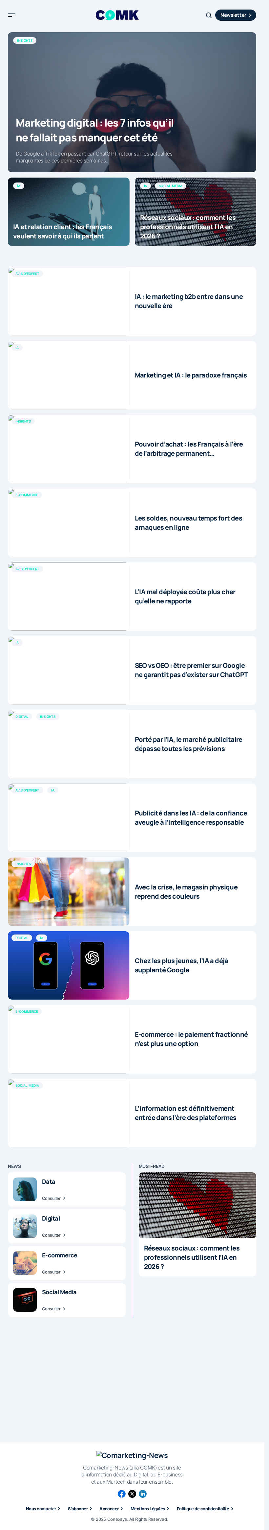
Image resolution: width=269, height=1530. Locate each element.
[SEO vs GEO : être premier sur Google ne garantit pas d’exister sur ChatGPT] (69, 670)
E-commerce (26, 495)
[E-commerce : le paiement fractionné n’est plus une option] (69, 1039)
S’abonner (78, 1508)
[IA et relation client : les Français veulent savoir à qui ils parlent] (69, 212)
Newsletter (233, 15)
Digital (21, 716)
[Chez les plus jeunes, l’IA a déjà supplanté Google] (69, 965)
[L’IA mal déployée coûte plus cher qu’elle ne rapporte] (69, 596)
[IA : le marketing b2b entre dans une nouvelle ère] (69, 301)
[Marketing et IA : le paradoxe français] (69, 375)
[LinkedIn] (142, 1494)
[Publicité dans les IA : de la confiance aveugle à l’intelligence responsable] (69, 818)
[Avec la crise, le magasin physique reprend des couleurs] (69, 891)
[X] (132, 1494)
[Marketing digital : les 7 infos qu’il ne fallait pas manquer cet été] (132, 102)
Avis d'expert (27, 274)
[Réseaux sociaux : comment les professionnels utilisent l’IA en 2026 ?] (196, 212)
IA (18, 186)
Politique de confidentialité (203, 1508)
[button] (12, 15)
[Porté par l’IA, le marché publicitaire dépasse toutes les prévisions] (69, 744)
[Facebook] (121, 1494)
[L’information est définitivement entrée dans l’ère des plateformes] (69, 1113)
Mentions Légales (148, 1508)
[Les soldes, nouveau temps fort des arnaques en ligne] (69, 522)
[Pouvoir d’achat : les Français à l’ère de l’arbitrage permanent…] (69, 449)
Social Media (170, 186)
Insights (24, 40)
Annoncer (109, 1508)
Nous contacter (41, 1508)
